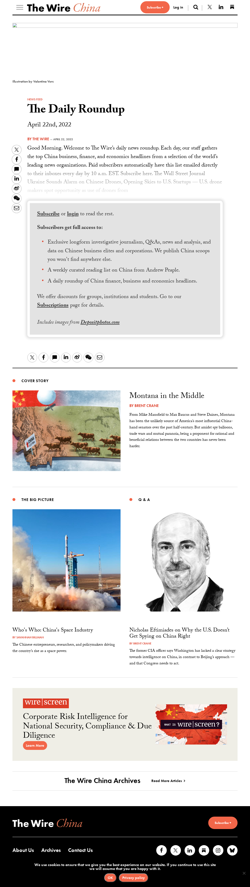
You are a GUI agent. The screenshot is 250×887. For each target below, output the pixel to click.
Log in (178, 7)
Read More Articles (166, 780)
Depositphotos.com (100, 322)
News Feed (34, 99)
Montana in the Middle (166, 396)
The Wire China (63, 7)
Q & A (144, 499)
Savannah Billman (30, 637)
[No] (243, 873)
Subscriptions (53, 305)
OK (110, 877)
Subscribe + (155, 7)
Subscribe (48, 214)
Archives (51, 850)
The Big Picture (37, 499)
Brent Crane (147, 405)
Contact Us (80, 850)
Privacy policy (133, 877)
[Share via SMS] (16, 169)
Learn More (35, 745)
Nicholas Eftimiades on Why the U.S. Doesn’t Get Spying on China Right (179, 633)
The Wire (40, 139)
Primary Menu (19, 7)
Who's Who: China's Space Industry (52, 630)
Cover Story (35, 380)
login (73, 214)
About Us (23, 850)
